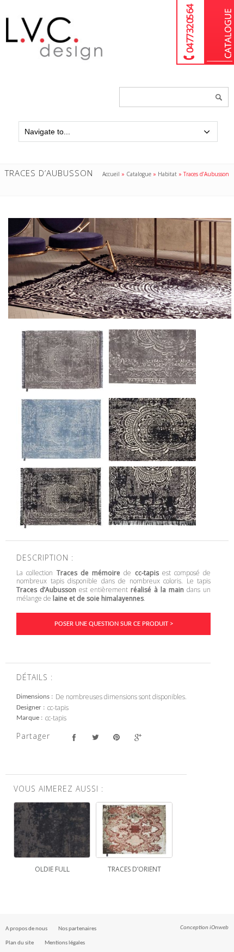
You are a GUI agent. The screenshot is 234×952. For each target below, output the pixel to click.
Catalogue (219, 32)
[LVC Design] (54, 61)
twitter (95, 737)
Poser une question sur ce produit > (113, 623)
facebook (73, 737)
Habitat (167, 174)
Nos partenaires (77, 929)
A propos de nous (26, 929)
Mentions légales (65, 943)
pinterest (116, 737)
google (137, 737)
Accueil (111, 174)
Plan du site (19, 943)
